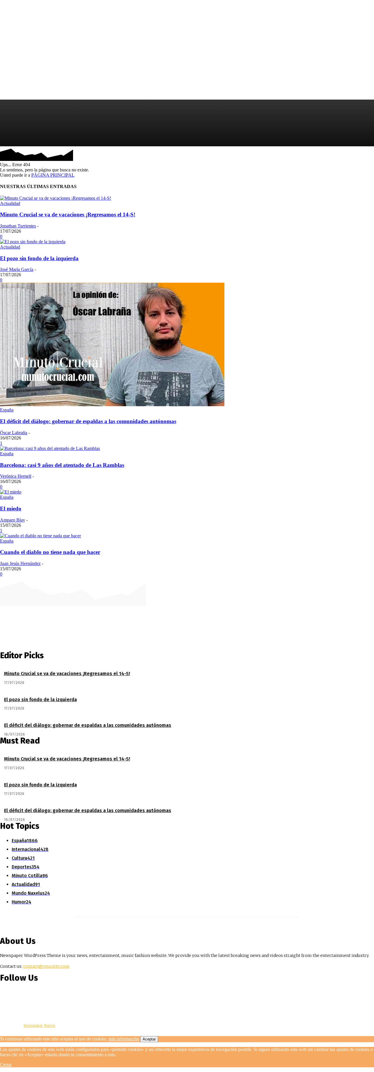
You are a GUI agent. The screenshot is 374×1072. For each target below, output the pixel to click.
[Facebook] (351, 155)
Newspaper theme (39, 1025)
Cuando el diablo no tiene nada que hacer (50, 552)
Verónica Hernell (15, 476)
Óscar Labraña (13, 432)
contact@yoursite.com (46, 966)
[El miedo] (10, 491)
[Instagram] (360, 155)
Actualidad (10, 203)
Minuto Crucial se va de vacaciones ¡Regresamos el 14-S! (67, 214)
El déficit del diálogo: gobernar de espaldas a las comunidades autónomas (88, 421)
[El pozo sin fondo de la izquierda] (32, 241)
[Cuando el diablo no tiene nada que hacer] (40, 535)
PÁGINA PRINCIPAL (53, 175)
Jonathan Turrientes (18, 225)
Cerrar (6, 1064)
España (6, 409)
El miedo (10, 508)
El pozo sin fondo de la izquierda (39, 258)
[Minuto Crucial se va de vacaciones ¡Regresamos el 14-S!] (55, 198)
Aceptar (149, 1039)
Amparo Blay (12, 519)
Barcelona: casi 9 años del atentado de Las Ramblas (62, 465)
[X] (369, 155)
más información (123, 1038)
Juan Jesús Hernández (20, 563)
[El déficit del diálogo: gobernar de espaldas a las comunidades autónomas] (112, 404)
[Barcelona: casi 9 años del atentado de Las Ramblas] (50, 448)
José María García (16, 269)
